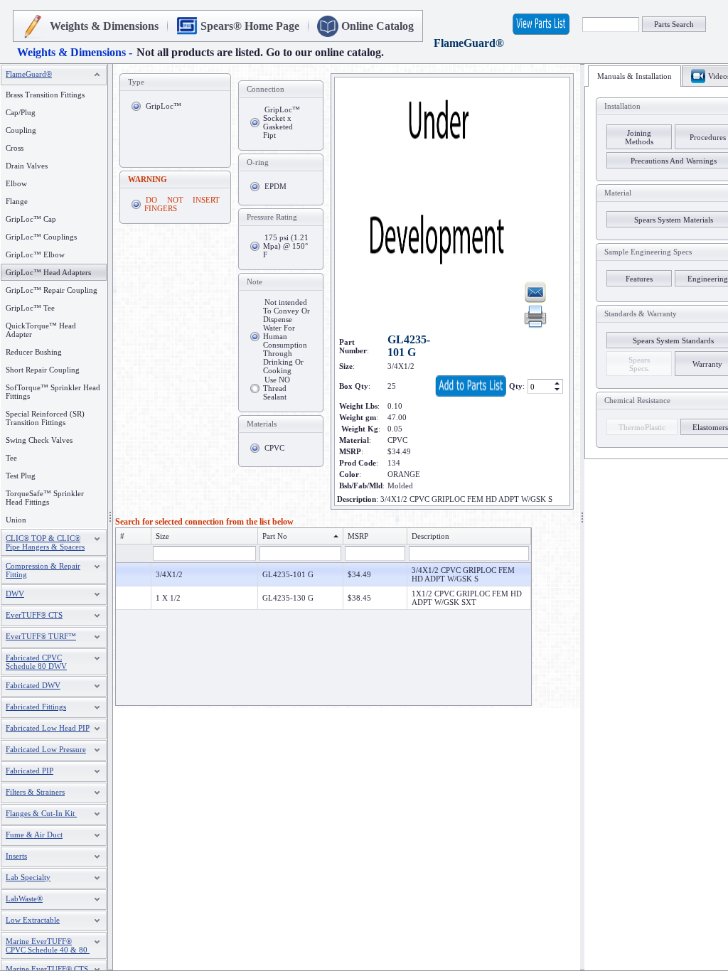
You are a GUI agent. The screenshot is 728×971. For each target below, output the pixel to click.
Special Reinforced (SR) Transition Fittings (45, 418)
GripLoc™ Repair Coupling (51, 290)
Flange (17, 201)
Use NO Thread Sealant (276, 388)
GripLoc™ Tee (30, 308)
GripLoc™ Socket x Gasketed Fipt (281, 122)
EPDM (275, 186)
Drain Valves (27, 165)
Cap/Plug (21, 112)
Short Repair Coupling (43, 369)
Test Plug (21, 475)
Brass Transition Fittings (45, 94)
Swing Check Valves (39, 440)
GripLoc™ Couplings (41, 236)
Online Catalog (377, 26)
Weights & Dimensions (104, 26)
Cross (14, 148)
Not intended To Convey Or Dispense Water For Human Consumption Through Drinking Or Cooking (286, 336)
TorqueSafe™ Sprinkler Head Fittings (45, 497)
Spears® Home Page (249, 26)
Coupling (21, 130)
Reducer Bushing (34, 352)
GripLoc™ (163, 106)
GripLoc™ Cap (31, 219)
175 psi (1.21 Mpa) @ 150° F (286, 246)
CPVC (274, 448)
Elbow (16, 183)
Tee (11, 458)
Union (16, 519)
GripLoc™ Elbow (35, 254)
